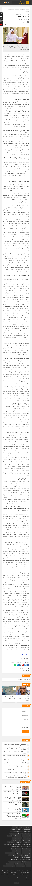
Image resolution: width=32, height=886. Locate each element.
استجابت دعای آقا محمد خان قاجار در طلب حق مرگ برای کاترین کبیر (15, 759)
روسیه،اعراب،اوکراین (26, 840)
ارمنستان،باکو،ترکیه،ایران (16, 829)
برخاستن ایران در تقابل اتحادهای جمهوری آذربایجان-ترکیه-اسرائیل (14, 752)
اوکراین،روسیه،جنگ (26, 835)
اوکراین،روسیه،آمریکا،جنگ (15, 833)
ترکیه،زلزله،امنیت (27, 838)
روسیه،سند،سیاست (26, 848)
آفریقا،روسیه (15, 827)
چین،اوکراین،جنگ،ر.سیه (26, 857)
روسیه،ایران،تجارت (27, 844)
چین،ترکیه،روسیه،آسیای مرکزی (15, 861)
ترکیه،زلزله (10, 835)
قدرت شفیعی (25, 654)
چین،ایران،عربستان (26, 861)
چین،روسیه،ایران (10, 863)
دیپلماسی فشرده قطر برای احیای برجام (21, 16)
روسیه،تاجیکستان (17, 844)
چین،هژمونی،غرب (21, 866)
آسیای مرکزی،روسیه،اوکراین (25, 827)
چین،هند (28, 866)
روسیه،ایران (19, 842)
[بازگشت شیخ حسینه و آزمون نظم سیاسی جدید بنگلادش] (16, 788)
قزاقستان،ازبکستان (16, 851)
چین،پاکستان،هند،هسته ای (9, 866)
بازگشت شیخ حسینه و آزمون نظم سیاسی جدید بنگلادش (24, 698)
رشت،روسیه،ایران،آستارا (17, 838)
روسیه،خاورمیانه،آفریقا (26, 846)
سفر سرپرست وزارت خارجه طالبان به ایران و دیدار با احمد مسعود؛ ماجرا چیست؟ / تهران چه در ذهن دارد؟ (14, 776)
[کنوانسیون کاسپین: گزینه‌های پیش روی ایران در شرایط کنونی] (16, 804)
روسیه (23, 9)
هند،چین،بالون (27, 855)
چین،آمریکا (20, 855)
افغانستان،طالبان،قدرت (26, 831)
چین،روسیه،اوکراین (19, 863)
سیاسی (17, 9)
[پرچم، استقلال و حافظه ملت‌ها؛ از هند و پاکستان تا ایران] (16, 809)
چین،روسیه (28, 863)
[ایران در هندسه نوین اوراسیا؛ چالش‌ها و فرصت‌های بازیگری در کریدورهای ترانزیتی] (16, 798)
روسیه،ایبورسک (27, 842)
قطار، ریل (19, 853)
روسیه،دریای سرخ (16, 846)
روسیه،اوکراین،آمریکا (16, 840)
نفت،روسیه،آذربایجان (10, 853)
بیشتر (4, 820)
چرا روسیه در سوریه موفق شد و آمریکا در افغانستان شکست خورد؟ (14, 773)
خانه (27, 9)
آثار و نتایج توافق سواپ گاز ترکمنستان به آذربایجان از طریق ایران (14, 756)
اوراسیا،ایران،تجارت (15, 831)
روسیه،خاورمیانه (8, 844)
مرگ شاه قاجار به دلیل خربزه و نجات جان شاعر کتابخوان (15, 763)
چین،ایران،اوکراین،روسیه (26, 859)
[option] (23, 694)
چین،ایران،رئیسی (15, 859)
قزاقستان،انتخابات (27, 853)
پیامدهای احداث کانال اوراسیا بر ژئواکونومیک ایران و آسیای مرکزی (16, 748)
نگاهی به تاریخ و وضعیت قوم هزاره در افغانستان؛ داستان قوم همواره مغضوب (15, 745)
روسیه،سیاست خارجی (16, 848)
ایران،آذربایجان (17, 835)
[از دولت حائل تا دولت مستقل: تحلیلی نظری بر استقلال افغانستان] (16, 793)
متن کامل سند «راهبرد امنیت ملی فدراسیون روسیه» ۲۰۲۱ (15, 769)
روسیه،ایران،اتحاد (11, 842)
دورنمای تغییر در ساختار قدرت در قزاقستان (10, 698)
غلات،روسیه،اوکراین (26, 851)
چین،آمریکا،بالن (12, 855)
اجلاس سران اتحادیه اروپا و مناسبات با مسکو (17, 766)
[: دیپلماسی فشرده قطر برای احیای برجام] (24, 22)
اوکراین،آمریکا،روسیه (26, 833)
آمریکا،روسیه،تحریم (27, 829)
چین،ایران (16, 857)
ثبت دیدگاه (25, 731)
